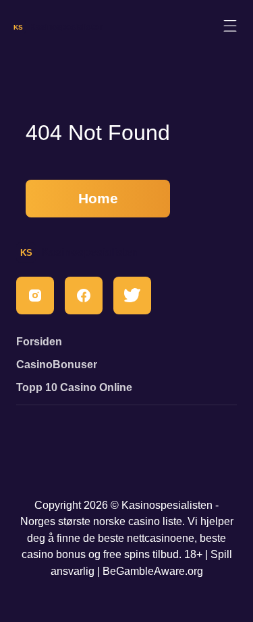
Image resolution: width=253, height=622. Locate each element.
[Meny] (230, 27)
